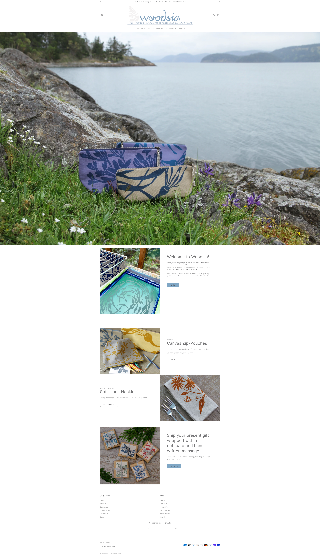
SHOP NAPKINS (109, 404)
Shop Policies (105, 510)
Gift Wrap (174, 466)
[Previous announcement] (100, 2)
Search (102, 500)
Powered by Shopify (116, 553)
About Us (103, 504)
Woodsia (107, 553)
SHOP (173, 285)
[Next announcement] (220, 2)
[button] (102, 15)
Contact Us (104, 507)
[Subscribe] (176, 528)
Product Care (104, 514)
